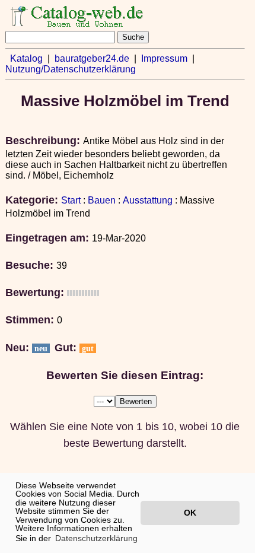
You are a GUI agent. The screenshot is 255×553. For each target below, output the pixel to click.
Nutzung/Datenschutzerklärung (70, 69)
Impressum (164, 58)
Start (71, 200)
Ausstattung (148, 200)
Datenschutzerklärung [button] (96, 538)
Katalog (26, 58)
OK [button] (190, 512)
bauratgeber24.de (92, 58)
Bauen (102, 200)
